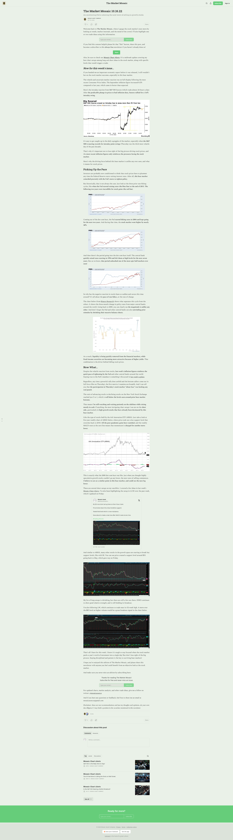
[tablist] (91, 733)
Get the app (125, 831)
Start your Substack (111, 831)
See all (87, 799)
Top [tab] (85, 756)
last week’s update (137, 377)
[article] (116, 764)
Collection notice (132, 827)
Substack (107, 836)
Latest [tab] (90, 756)
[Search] (206, 3)
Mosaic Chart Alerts (112, 57)
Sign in (227, 3)
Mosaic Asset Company (94, 18)
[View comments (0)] (91, 24)
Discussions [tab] (97, 756)
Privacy (118, 827)
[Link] (80, 68)
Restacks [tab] (95, 733)
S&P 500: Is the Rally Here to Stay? (94, 764)
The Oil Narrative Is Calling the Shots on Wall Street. (99, 776)
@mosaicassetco (96, 693)
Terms (123, 827)
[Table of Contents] (2, 420)
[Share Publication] (210, 3)
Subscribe (218, 3)
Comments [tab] (87, 733)
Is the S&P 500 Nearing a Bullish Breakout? (96, 789)
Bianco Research (107, 301)
